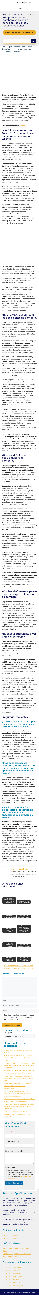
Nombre (8, 1132)
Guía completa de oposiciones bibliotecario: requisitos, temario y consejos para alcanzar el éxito (18, 1078)
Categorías (8, 1033)
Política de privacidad (11, 1235)
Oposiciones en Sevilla (11, 1279)
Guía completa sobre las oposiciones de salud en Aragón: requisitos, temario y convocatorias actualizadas (19, 1106)
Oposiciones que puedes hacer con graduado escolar (17, 1255)
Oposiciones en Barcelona (13, 1270)
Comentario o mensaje (14, 1151)
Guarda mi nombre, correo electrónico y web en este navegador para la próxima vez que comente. (20, 1017)
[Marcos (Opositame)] (6, 875)
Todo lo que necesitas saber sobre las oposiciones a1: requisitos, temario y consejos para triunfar (18, 1114)
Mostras (22, 126)
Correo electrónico (12, 1141)
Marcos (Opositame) (20, 869)
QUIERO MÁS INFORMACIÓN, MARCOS (19, 32)
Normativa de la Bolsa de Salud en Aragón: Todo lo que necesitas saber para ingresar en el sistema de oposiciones (19, 1065)
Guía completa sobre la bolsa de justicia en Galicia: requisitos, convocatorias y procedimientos (17, 1086)
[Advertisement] (19, 74)
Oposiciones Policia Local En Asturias (18, 966)
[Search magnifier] (33, 41)
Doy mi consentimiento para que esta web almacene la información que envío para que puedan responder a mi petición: (20, 1174)
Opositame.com (24, 3)
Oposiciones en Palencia (11, 51)
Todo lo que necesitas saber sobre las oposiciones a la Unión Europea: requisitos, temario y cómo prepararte (17, 1093)
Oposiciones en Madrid (12, 1267)
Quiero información (14, 1183)
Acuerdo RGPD (11, 1167)
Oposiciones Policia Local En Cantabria (19, 968)
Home (4, 47)
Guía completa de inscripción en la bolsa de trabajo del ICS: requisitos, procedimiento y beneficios (18, 1058)
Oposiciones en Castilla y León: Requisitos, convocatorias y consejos (17, 48)
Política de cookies (10, 1238)
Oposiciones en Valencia (12, 1273)
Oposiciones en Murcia (11, 1282)
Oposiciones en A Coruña (12, 1276)
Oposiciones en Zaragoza (13, 1285)
